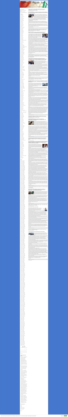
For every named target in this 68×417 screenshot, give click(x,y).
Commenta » (33, 136)
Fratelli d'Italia (22, 69)
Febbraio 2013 (22, 292)
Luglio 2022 (22, 200)
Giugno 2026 (22, 162)
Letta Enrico (22, 87)
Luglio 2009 (22, 327)
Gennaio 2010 (22, 322)
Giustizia (21, 74)
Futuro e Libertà (22, 70)
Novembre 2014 (22, 275)
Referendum (22, 126)
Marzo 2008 (22, 340)
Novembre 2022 (22, 197)
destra (21, 48)
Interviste (22, 82)
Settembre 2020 (22, 218)
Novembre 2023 (22, 187)
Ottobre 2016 (22, 256)
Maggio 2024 (22, 182)
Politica (31, 136)
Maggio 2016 (22, 260)
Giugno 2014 (22, 279)
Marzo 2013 (22, 291)
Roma (21, 131)
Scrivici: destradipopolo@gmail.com (23, 12)
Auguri (21, 25)
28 (23, 352)
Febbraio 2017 (22, 253)
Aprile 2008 (22, 339)
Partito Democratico (23, 112)
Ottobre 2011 (22, 305)
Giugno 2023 (22, 191)
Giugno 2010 (22, 318)
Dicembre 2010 (22, 313)
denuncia (22, 47)
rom (21, 130)
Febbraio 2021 (22, 214)
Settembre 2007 (22, 345)
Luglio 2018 (22, 239)
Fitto (21, 65)
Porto (21, 118)
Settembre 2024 (22, 179)
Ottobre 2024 (22, 178)
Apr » (22, 353)
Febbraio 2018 (22, 243)
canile (21, 34)
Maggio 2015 (22, 270)
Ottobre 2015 (22, 266)
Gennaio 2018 (22, 244)
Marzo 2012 (22, 301)
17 (26, 350)
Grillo (21, 77)
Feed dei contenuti (22, 407)
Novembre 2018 (22, 236)
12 (21, 350)
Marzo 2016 (22, 262)
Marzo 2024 (22, 184)
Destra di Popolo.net (34, 4)
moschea (22, 99)
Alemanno (22, 18)
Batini (21, 26)
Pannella (22, 108)
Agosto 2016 (22, 258)
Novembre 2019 (22, 226)
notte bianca (22, 104)
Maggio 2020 (22, 221)
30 (25, 352)
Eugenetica (22, 57)
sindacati (22, 139)
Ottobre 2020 (22, 217)
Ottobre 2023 (22, 188)
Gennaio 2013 (22, 293)
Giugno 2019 (22, 230)
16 (25, 350)
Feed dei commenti (22, 408)
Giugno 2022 (22, 201)
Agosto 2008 (22, 336)
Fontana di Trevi (22, 66)
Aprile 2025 (22, 173)
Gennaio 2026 (22, 166)
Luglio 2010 (22, 317)
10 (26, 349)
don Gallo (22, 51)
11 (20, 350)
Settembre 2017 (22, 247)
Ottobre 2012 (22, 295)
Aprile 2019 (22, 232)
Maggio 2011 (22, 309)
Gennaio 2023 (22, 195)
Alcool (21, 17)
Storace (21, 143)
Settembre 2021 (22, 208)
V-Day (21, 151)
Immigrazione (22, 79)
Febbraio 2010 (22, 321)
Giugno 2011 (22, 308)
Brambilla (22, 31)
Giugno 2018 (22, 240)
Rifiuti (21, 129)
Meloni (21, 96)
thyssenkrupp (22, 146)
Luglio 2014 (22, 278)
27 (22, 352)
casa (21, 38)
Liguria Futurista (22, 90)
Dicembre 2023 (22, 186)
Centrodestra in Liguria (23, 40)
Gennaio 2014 (22, 283)
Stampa (21, 142)
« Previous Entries (30, 260)
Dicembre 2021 (22, 206)
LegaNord (22, 86)
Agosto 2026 (22, 160)
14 (23, 350)
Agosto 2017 (22, 248)
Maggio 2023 (22, 192)
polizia (21, 117)
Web (21, 156)
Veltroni (21, 152)
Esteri (21, 56)
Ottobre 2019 (22, 227)
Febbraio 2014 (22, 282)
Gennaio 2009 (22, 332)
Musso (21, 100)
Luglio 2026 (22, 161)
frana (21, 68)
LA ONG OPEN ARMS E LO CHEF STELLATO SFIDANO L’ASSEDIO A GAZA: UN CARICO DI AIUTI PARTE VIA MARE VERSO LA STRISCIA (37, 78)
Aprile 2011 (22, 310)
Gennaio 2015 (22, 273)
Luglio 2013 (22, 288)
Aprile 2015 (22, 271)
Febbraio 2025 (22, 175)
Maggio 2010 (22, 319)
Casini (21, 39)
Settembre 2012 (22, 296)
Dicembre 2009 (22, 323)
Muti (21, 101)
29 (24, 352)
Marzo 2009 (22, 330)
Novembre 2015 (22, 265)
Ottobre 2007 (22, 344)
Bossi (21, 30)
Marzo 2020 (22, 223)
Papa (21, 109)
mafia (21, 91)
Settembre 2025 (22, 169)
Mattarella (22, 95)
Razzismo (22, 125)
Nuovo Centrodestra (23, 105)
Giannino (22, 73)
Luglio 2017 (22, 249)
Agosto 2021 (22, 209)
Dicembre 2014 (22, 274)
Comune (21, 42)
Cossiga (21, 44)
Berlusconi (22, 27)
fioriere (21, 64)
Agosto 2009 (22, 326)
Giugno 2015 (22, 269)
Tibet (21, 147)
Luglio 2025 (22, 171)
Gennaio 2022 (22, 205)
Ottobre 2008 (22, 334)
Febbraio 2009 (22, 331)
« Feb (20, 353)
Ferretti (21, 61)
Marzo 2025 (22, 174)
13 (22, 350)
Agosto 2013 (22, 287)
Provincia (22, 122)
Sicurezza (22, 138)
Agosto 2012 (22, 297)
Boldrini (21, 29)
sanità (21, 135)
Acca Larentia (22, 16)
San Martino (22, 133)
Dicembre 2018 (22, 235)
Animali (21, 22)
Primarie (21, 120)
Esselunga (22, 55)
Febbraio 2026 (22, 165)
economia (22, 52)
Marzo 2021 (22, 213)
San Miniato (22, 134)
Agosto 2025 (22, 170)
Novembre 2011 (22, 304)
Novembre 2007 (22, 343)
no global (22, 103)
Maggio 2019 (22, 231)
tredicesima (22, 148)
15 (24, 350)
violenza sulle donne (23, 155)
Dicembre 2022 (22, 196)
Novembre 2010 (22, 314)
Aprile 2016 (22, 261)
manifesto (22, 92)
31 (26, 352)
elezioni (21, 53)
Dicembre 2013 (22, 284)
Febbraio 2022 (22, 204)
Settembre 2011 (22, 306)
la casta (21, 83)
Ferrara (21, 60)
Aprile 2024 (22, 183)
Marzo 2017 (22, 252)
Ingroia (21, 81)
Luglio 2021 (22, 210)
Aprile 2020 (22, 222)
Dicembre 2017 (22, 245)
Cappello (22, 35)
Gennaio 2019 (22, 234)
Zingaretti (22, 157)
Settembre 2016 (22, 257)
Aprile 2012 (22, 300)
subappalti (22, 144)
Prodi (21, 121)
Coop (21, 43)
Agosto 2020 (22, 219)
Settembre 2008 (22, 335)
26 (21, 352)
